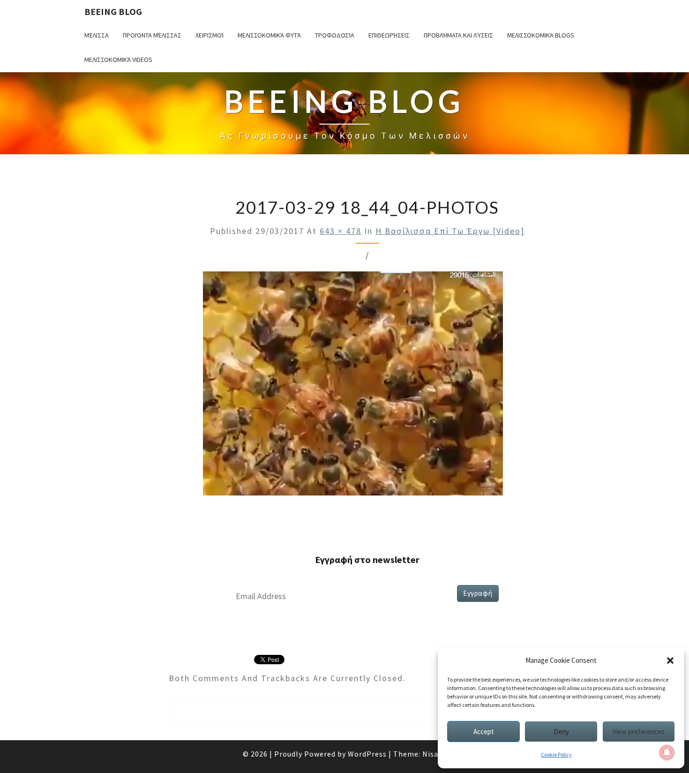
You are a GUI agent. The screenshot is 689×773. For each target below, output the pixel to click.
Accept (483, 731)
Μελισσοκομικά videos (118, 59)
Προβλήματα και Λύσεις (458, 35)
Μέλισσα (96, 35)
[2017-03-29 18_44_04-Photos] (353, 386)
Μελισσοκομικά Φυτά (269, 35)
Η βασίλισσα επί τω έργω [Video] (449, 230)
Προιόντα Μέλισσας (152, 35)
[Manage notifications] (666, 752)
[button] (670, 660)
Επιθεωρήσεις (389, 35)
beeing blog (113, 11)
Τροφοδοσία (334, 35)
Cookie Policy (556, 754)
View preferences (639, 731)
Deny (561, 731)
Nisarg (434, 753)
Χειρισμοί (209, 35)
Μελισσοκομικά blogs (540, 35)
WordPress (367, 753)
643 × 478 (340, 230)
